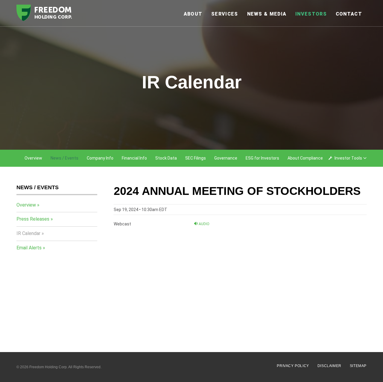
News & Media (267, 14)
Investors (311, 14)
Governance (225, 158)
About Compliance (305, 158)
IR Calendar (28, 233)
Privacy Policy (293, 366)
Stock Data (166, 158)
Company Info (100, 158)
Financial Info (134, 158)
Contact (349, 14)
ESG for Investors (262, 158)
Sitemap (358, 366)
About (193, 14)
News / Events (64, 158)
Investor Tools (348, 158)
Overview (33, 158)
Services (224, 14)
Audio (203, 224)
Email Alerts (29, 248)
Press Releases (32, 219)
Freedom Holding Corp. (48, 367)
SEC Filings (195, 158)
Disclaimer (329, 366)
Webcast (122, 224)
